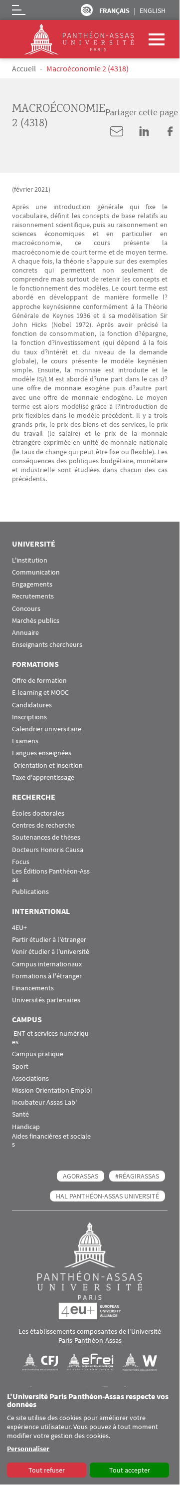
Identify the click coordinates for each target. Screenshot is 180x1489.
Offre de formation (39, 680)
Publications (30, 892)
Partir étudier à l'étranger (49, 939)
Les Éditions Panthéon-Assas (51, 875)
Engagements (32, 584)
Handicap (26, 1127)
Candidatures (32, 705)
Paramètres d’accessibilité (87, 10)
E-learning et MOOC (40, 692)
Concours (26, 608)
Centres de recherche (43, 825)
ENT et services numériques (50, 1037)
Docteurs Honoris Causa (47, 850)
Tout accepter (129, 1470)
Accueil (24, 68)
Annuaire (25, 632)
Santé (20, 1114)
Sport (20, 1066)
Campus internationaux (47, 964)
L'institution (29, 560)
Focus (20, 862)
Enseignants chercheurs (47, 644)
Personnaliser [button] (28, 1448)
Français (114, 10)
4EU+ (19, 927)
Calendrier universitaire (46, 729)
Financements (33, 988)
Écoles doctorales (38, 813)
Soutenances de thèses (46, 837)
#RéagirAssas (137, 1176)
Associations (30, 1078)
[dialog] (90, 1436)
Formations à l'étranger (47, 976)
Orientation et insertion (47, 765)
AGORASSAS (80, 1176)
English (153, 10)
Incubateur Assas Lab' (44, 1102)
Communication (36, 572)
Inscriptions (29, 717)
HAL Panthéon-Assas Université (107, 1195)
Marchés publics (35, 620)
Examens (25, 741)
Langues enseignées (41, 753)
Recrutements (33, 596)
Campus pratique (37, 1054)
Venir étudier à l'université (50, 951)
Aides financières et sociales (51, 1140)
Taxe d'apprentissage (43, 777)
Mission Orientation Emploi (52, 1090)
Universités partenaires (46, 1000)
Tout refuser (46, 1470)
